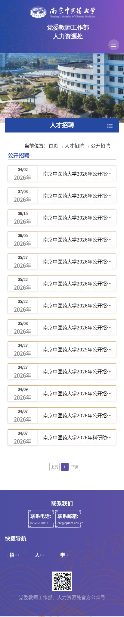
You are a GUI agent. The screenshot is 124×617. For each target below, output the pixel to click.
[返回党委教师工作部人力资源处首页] (62, 12)
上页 (54, 467)
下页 (75, 467)
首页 (53, 145)
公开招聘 (100, 145)
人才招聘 (74, 145)
